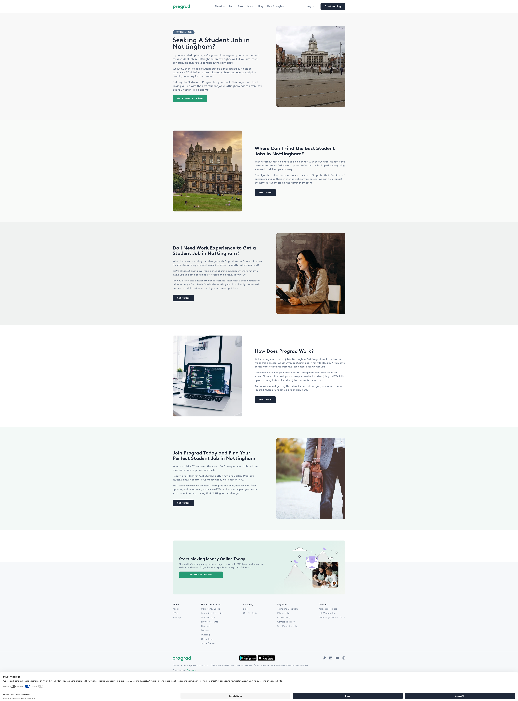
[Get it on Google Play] (248, 658)
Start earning (333, 6)
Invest (251, 6)
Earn (231, 6)
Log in (310, 6)
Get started (265, 193)
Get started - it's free (190, 99)
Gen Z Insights (275, 6)
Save (241, 6)
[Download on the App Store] (266, 658)
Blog (260, 6)
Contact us (191, 670)
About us (220, 6)
